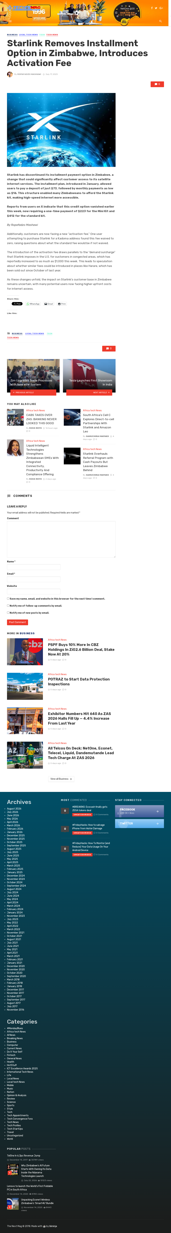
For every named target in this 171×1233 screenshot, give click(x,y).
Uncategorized (15, 1135)
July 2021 (12, 942)
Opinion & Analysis (16, 1095)
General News (14, 1058)
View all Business (59, 778)
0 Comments (102, 814)
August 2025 (14, 849)
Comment (13, 518)
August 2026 (14, 808)
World (10, 1139)
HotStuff (12, 1065)
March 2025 (13, 865)
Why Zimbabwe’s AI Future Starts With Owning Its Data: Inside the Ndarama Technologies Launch (36, 1171)
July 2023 (12, 919)
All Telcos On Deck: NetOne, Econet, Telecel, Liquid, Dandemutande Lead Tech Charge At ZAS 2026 (81, 753)
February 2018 (15, 983)
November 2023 (16, 916)
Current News (14, 1048)
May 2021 (12, 949)
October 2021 (14, 936)
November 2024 (16, 879)
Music (10, 1088)
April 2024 (12, 902)
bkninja (53, 1226)
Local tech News (28, 35)
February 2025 (15, 869)
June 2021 (13, 946)
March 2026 (13, 825)
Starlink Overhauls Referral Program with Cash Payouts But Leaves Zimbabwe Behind (98, 462)
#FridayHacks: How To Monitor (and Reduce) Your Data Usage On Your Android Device (91, 847)
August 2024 (14, 889)
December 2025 (16, 835)
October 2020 (14, 972)
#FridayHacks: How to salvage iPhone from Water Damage (88, 827)
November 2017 (15, 993)
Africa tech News (35, 410)
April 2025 (12, 862)
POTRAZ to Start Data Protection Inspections (79, 681)
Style (10, 1108)
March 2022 (13, 929)
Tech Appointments (18, 1115)
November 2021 (15, 932)
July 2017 (12, 1006)
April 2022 (12, 926)
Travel (10, 1132)
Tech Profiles (14, 1125)
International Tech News (20, 1071)
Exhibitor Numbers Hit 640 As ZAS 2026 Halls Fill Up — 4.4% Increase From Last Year (79, 718)
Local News (13, 1078)
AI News (11, 1035)
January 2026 (15, 832)
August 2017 (14, 1003)
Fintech (11, 1055)
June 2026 (13, 815)
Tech (42, 35)
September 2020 (16, 976)
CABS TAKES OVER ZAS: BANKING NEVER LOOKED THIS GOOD (41, 419)
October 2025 (14, 842)
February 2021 (15, 959)
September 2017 (16, 999)
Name (11, 561)
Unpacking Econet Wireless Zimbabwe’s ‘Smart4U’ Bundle (37, 1201)
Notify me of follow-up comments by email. (36, 605)
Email (11, 573)
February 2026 (15, 828)
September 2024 (16, 885)
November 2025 (16, 838)
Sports (10, 1105)
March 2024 (13, 905)
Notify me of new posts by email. (29, 612)
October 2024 (14, 882)
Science (11, 1102)
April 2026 (12, 822)
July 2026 (12, 812)
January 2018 (14, 986)
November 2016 (15, 1009)
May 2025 (12, 859)
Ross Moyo (35, 428)
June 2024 (13, 895)
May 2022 (12, 922)
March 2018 (13, 979)
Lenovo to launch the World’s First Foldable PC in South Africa (30, 1188)
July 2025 (12, 852)
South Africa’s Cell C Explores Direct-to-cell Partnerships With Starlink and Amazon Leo (98, 423)
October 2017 (14, 996)
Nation (10, 1092)
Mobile (10, 1085)
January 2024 (15, 912)
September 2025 (16, 845)
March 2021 (13, 956)
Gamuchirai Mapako (97, 436)
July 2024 (12, 892)
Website (12, 586)
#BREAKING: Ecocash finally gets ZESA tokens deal (89, 808)
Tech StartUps (15, 1128)
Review (11, 1098)
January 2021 (14, 962)
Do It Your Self (14, 1051)
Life (9, 1075)
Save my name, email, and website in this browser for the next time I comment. (57, 598)
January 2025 (15, 872)
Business (12, 35)
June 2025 (13, 855)
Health (10, 1061)
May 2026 (12, 818)
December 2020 (16, 966)
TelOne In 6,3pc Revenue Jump (23, 1155)
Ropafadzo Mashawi (29, 74)
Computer (12, 1045)
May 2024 (12, 899)
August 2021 (14, 939)
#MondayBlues (15, 1028)
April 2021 (12, 952)
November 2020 (16, 969)
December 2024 (16, 875)
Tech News (52, 35)
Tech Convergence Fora (20, 1118)
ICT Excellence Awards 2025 (22, 1068)
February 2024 (15, 909)
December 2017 (15, 989)
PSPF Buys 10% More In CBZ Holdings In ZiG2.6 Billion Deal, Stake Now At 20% (81, 649)
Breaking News (15, 1038)
